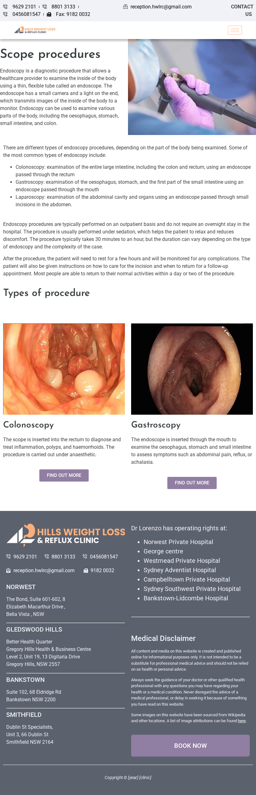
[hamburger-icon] (235, 30)
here (242, 720)
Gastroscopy (155, 425)
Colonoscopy (28, 425)
